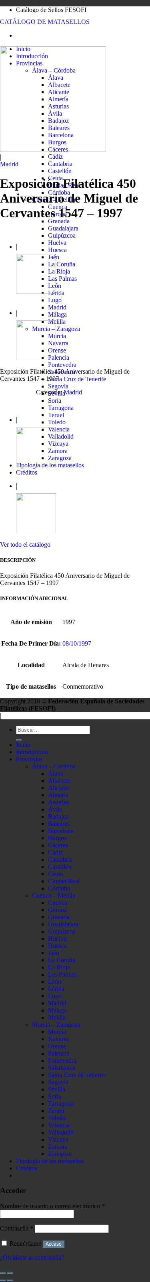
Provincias (29, 759)
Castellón (60, 170)
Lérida (56, 292)
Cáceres (58, 845)
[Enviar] (19, 739)
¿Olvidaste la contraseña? (32, 1257)
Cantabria (60, 163)
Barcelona (61, 830)
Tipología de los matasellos (50, 1161)
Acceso (54, 1244)
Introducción (32, 751)
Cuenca (57, 902)
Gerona (57, 909)
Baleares (59, 823)
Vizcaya (58, 443)
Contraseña (16, 1228)
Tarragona (61, 407)
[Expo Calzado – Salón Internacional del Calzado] (36, 357)
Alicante (58, 787)
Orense (57, 350)
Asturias (58, 802)
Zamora (58, 450)
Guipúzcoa (62, 235)
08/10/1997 (76, 643)
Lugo (55, 300)
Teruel (56, 415)
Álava (55, 773)
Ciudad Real (64, 881)
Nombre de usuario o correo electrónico (52, 1206)
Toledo (57, 422)
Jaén (53, 952)
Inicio (23, 744)
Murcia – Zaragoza (56, 328)
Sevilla (56, 1089)
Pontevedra (62, 364)
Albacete (59, 780)
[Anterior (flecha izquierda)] (3, 1280)
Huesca (57, 249)
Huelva (57, 242)
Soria (54, 400)
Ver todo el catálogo (25, 544)
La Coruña (61, 264)
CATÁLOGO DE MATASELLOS (45, 21)
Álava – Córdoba (54, 766)
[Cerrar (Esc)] (3, 1273)
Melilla (57, 321)
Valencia (59, 429)
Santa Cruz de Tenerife (77, 379)
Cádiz (55, 156)
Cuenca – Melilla (53, 895)
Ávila (55, 809)
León (54, 981)
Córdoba (59, 888)
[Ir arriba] (0, 716)
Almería (58, 795)
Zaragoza (60, 458)
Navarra (58, 343)
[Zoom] (0, 157)
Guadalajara (63, 228)
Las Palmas (62, 278)
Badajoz (58, 816)
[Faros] (36, 291)
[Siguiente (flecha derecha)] (10, 1280)
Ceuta (55, 873)
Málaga (57, 314)
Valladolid (61, 436)
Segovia (58, 386)
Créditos (26, 472)
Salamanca (61, 1067)
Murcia (57, 336)
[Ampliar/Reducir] (10, 1273)
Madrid (57, 307)
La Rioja (59, 271)
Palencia (58, 357)
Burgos (57, 838)
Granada (59, 221)
